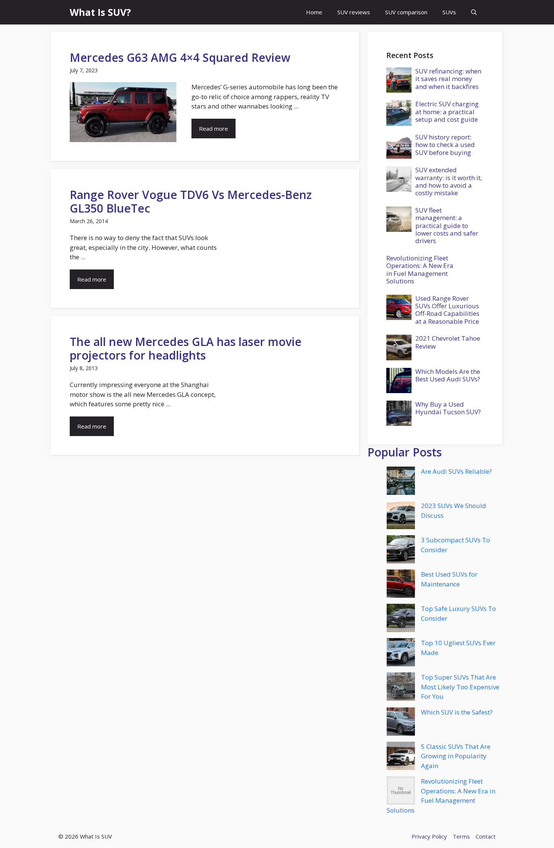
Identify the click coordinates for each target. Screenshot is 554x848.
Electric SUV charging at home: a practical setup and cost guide (447, 111)
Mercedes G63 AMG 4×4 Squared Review (180, 57)
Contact (486, 836)
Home (314, 12)
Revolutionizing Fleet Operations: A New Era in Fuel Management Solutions (419, 269)
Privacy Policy (429, 836)
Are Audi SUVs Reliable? (456, 471)
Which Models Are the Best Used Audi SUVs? (447, 375)
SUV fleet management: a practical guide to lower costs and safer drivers (446, 225)
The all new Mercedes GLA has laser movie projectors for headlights (185, 348)
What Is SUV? (100, 12)
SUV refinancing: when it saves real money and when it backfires (448, 79)
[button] (474, 12)
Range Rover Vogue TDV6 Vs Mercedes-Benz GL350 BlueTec (191, 201)
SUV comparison (406, 12)
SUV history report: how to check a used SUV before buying (445, 145)
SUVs (449, 12)
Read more (213, 128)
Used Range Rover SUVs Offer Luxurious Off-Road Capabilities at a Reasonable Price (447, 310)
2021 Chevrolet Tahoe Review (447, 342)
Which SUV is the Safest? (457, 712)
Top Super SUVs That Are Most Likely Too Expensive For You (460, 687)
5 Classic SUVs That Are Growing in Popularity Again (455, 756)
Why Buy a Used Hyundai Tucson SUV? (448, 408)
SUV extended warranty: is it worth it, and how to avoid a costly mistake (448, 181)
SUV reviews (353, 12)
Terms (461, 836)
